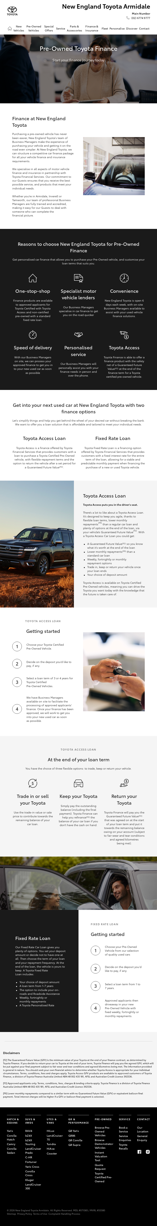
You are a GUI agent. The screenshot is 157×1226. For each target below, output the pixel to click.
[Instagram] (148, 1152)
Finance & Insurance (91, 28)
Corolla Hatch (11, 1137)
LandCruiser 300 (33, 1186)
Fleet (105, 28)
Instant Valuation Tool (101, 1156)
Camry (11, 1144)
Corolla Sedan (11, 1150)
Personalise (117, 28)
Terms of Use (40, 1213)
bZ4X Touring (30, 1142)
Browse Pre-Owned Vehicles (102, 1131)
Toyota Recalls (123, 1146)
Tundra (51, 1144)
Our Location (142, 1129)
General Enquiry (142, 1138)
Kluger (29, 1180)
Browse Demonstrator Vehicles (104, 1144)
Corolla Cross (30, 1173)
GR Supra (74, 1145)
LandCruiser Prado (33, 1150)
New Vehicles (18, 28)
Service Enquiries (125, 1138)
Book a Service (123, 1129)
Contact (144, 28)
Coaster (52, 1153)
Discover (131, 28)
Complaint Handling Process (64, 1213)
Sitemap (11, 1213)
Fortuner (31, 1162)
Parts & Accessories (74, 28)
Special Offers (49, 28)
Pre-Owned (103, 1119)
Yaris (10, 1131)
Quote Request (100, 1167)
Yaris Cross (32, 1166)
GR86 (71, 1135)
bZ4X (28, 1135)
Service (60, 28)
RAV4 (28, 1131)
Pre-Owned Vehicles (33, 28)
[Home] (10, 28)
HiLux (50, 1131)
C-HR (28, 1157)
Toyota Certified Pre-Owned (103, 1177)
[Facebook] (139, 1152)
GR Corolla (75, 1140)
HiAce (51, 1148)
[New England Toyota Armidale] (12, 11)
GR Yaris (73, 1131)
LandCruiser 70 (55, 1137)
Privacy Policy (24, 1213)
